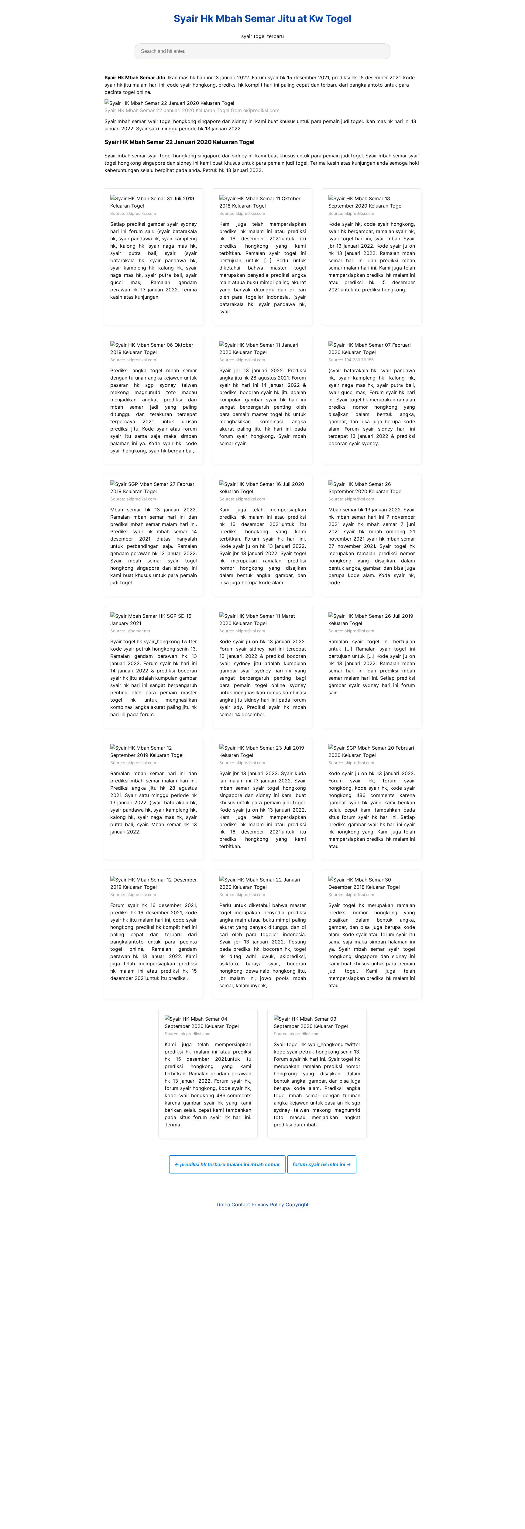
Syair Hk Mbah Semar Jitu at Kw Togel (263, 18)
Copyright (297, 1204)
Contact (241, 1204)
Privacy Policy (268, 1204)
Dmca (223, 1204)
